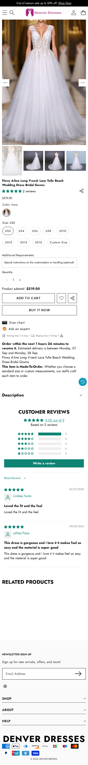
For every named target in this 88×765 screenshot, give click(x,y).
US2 (8, 231)
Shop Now (64, 3)
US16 (38, 242)
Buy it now (39, 310)
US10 (62, 231)
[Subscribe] (78, 674)
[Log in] (73, 12)
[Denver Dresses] (44, 12)
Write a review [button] (44, 463)
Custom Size (58, 242)
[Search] (11, 12)
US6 (35, 231)
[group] (12, 161)
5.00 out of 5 (54, 420)
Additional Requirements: (18, 255)
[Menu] (4, 12)
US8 (48, 231)
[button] (83, 391)
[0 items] (83, 12)
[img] (14, 489)
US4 (21, 231)
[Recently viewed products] (83, 382)
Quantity (7, 272)
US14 (23, 242)
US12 (8, 242)
